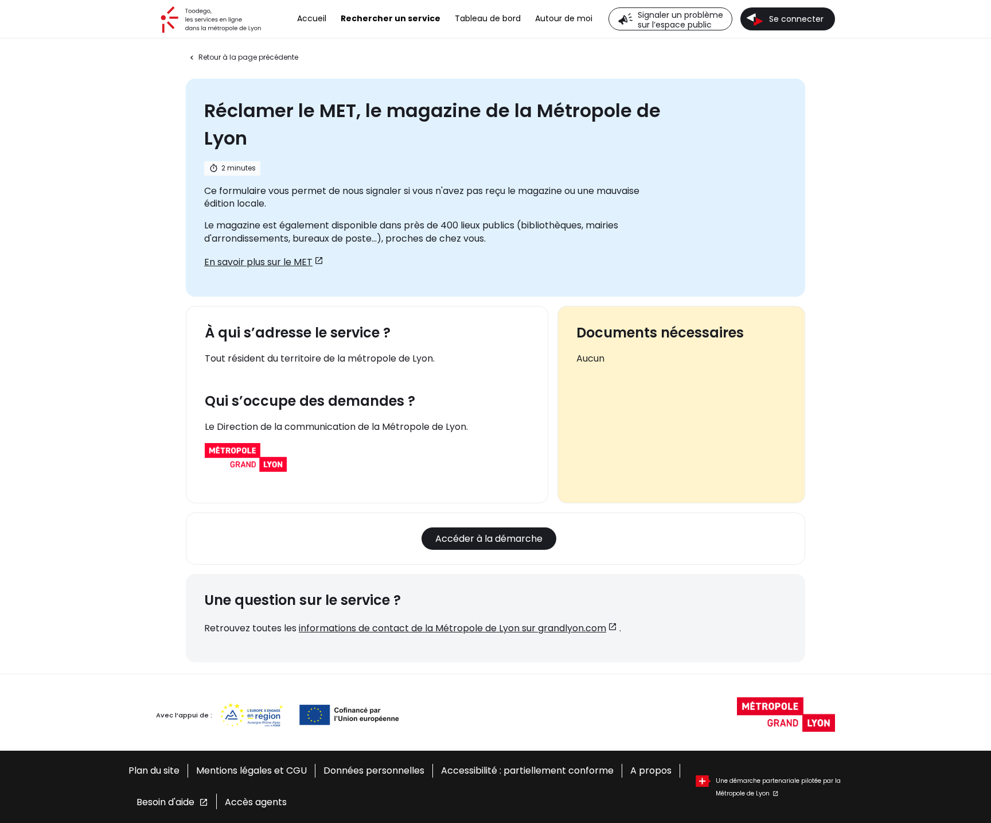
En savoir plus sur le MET (258, 262)
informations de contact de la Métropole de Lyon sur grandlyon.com (452, 628)
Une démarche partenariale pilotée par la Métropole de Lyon (778, 782)
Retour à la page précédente (248, 57)
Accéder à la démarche (489, 538)
